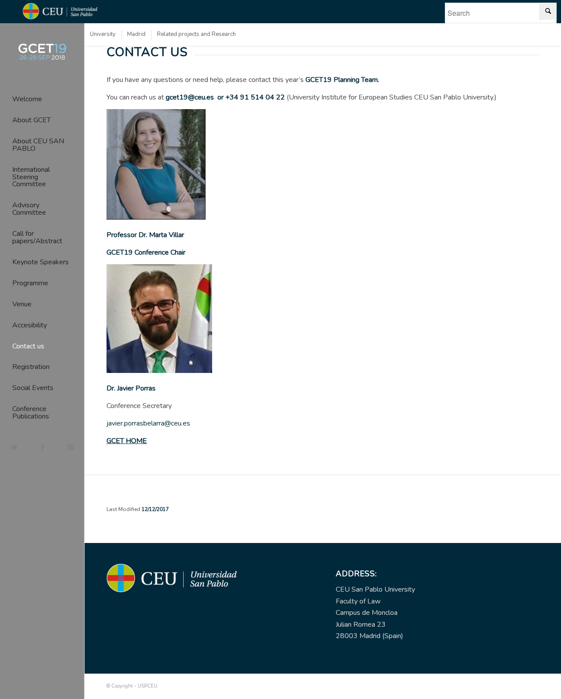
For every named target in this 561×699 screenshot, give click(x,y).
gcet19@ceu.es (190, 97)
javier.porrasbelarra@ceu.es (148, 423)
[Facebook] (42, 447)
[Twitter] (14, 447)
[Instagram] (70, 447)
